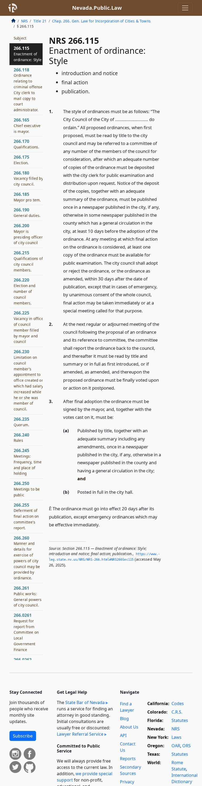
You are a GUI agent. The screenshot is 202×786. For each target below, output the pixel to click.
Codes (177, 703)
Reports (128, 758)
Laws (176, 737)
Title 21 (40, 20)
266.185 (27, 196)
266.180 (28, 178)
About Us (129, 727)
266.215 (28, 261)
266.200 (28, 234)
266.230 (28, 380)
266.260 (27, 558)
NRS (24, 20)
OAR (175, 746)
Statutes (179, 720)
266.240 (21, 437)
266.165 (27, 125)
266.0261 (26, 632)
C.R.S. (176, 712)
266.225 (28, 327)
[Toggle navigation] (185, 8)
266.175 (21, 159)
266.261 (28, 596)
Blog (124, 718)
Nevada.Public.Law (97, 7)
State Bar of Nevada (85, 702)
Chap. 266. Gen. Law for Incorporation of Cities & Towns (101, 20)
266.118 (29, 90)
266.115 (28, 53)
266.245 (28, 462)
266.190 (27, 212)
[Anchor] (146, 310)
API (123, 735)
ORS (186, 746)
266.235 (21, 421)
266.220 (24, 291)
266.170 (26, 143)
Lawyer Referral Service (80, 734)
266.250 (27, 489)
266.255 (26, 516)
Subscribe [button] (23, 736)
